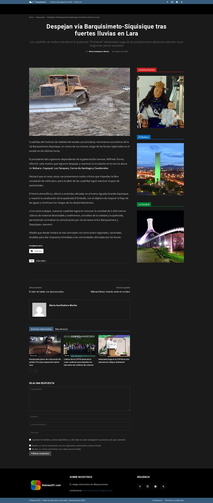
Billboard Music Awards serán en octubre (110, 291)
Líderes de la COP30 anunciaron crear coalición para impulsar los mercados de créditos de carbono (79, 362)
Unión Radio (40, 261)
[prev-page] (31, 371)
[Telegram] (177, 2)
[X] (182, 2)
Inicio (31, 17)
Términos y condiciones (174, 500)
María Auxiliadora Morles (99, 51)
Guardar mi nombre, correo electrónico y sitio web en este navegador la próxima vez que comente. (79, 439)
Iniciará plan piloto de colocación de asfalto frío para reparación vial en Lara (45, 362)
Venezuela (40, 17)
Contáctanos (157, 500)
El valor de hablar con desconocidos (46, 291)
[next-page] (35, 371)
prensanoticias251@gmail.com (97, 490)
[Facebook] (167, 2)
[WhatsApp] (106, 58)
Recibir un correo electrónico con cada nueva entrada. (56, 449)
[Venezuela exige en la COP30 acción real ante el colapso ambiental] (114, 346)
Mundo (67, 356)
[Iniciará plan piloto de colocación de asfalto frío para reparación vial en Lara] (45, 346)
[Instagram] (172, 2)
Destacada (33, 356)
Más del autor (61, 329)
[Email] (113, 58)
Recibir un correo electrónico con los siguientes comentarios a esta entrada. (66, 445)
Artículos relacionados (41, 329)
